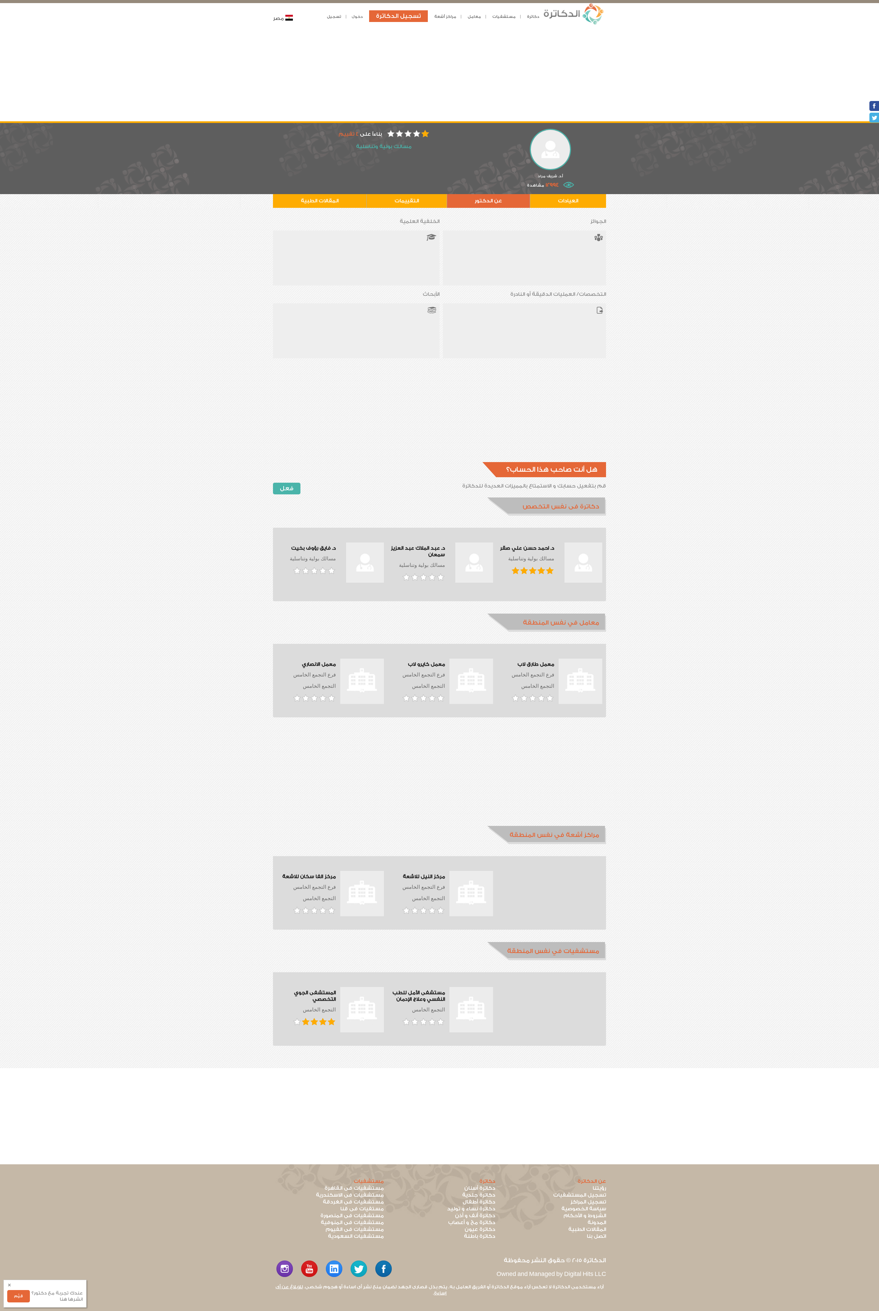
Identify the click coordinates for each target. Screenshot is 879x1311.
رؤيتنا (599, 1188)
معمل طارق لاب (535, 664)
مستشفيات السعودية (356, 1236)
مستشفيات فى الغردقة (353, 1202)
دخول (357, 16)
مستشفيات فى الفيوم (355, 1229)
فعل (287, 488)
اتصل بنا (596, 1236)
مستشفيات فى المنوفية (352, 1222)
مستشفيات (504, 16)
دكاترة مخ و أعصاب (471, 1222)
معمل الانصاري (319, 664)
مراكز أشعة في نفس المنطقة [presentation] (554, 835)
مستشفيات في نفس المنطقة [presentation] (553, 951)
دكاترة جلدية (478, 1195)
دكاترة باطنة (479, 1236)
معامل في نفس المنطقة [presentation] (561, 622)
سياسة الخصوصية (583, 1209)
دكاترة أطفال (479, 1202)
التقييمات (407, 201)
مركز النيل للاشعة (424, 876)
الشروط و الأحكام (584, 1216)
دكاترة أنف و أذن (475, 1216)
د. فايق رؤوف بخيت (313, 548)
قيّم (18, 1296)
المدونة (596, 1222)
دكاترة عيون (480, 1229)
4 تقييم (348, 134)
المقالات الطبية (320, 201)
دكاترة (533, 16)
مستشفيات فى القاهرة (354, 1188)
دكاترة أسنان (479, 1188)
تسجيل (334, 16)
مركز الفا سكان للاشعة (309, 876)
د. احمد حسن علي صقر (527, 548)
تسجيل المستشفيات (579, 1195)
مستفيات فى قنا (362, 1209)
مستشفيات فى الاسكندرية (350, 1195)
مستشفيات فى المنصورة (352, 1216)
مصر (278, 18)
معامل (474, 16)
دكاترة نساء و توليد (471, 1209)
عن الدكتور (488, 201)
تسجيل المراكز (588, 1202)
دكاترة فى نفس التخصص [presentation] (561, 506)
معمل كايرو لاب (426, 664)
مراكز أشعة (445, 16)
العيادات (568, 201)
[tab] (546, 506)
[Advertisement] (439, 73)
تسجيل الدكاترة (398, 16)
